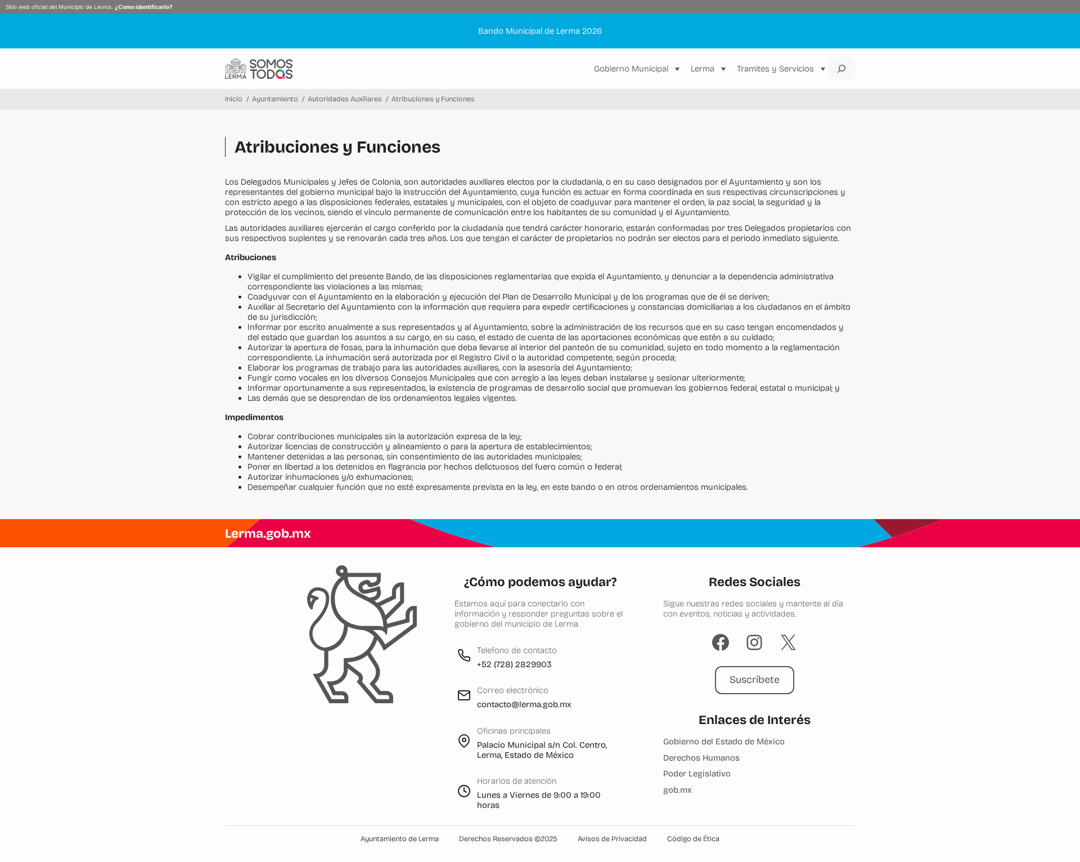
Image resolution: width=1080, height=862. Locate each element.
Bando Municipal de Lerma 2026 (540, 31)
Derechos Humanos (701, 758)
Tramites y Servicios (775, 69)
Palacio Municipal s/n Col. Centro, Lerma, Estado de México (542, 750)
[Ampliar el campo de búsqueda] (841, 68)
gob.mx (677, 790)
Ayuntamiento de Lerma (400, 838)
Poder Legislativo (697, 774)
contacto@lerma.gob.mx (524, 704)
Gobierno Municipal (631, 69)
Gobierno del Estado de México (724, 741)
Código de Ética (693, 838)
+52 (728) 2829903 (514, 664)
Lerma (702, 69)
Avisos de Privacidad (612, 838)
